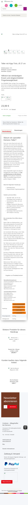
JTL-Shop (15, 491)
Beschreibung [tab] (6, 131)
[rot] (3, 98)
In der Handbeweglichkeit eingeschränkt (19, 313)
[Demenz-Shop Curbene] (8, 1)
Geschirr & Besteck (11, 69)
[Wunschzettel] (11, 5)
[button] (6, 5)
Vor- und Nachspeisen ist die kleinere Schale (13, 174)
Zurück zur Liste (6, 15)
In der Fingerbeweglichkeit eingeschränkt (18, 310)
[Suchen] (25, 8)
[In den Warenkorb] (2, 20)
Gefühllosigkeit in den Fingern (18, 307)
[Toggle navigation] (2, 1)
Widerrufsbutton (6, 481)
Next (25, 53)
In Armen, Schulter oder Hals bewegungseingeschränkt (19, 304)
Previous (2, 53)
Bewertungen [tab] (18, 130)
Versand (14, 109)
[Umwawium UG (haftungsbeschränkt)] (11, 477)
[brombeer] (9, 98)
